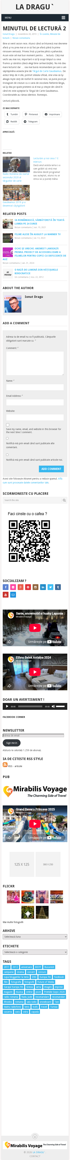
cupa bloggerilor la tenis (16, 977)
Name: (10, 380)
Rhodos (8, 1001)
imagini (48, 987)
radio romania (11, 996)
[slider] (61, 706)
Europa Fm (45, 977)
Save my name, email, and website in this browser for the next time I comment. (33, 431)
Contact (35, 1156)
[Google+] (20, 587)
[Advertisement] (16, 1078)
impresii (59, 987)
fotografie (16, 982)
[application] (35, 706)
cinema (20, 972)
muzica (19, 992)
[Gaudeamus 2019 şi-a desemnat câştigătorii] (16, 193)
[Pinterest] (28, 587)
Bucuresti (49, 967)
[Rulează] (7, 706)
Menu (8, 17)
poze (38, 992)
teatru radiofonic (12, 1006)
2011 (6, 967)
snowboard (45, 1001)
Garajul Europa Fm (13, 987)
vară (17, 1011)
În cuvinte (44, 34)
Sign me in (11, 743)
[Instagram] (35, 587)
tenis (26, 1006)
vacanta (8, 1011)
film (6, 982)
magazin (8, 992)
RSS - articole (14, 766)
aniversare (26, 967)
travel (44, 1006)
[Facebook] (5, 587)
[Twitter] (50, 587)
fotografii (29, 982)
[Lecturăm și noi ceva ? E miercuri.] (48, 169)
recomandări (58, 996)
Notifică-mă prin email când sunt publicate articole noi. (34, 459)
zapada (35, 1011)
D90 (34, 977)
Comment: (12, 348)
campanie (9, 972)
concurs (42, 972)
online (29, 992)
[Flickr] (13, 587)
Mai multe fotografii (13, 922)
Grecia (29, 987)
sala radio (32, 1001)
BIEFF (38, 967)
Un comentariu (22, 277)
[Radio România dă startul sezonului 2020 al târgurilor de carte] (16, 164)
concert (31, 972)
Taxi (57, 1001)
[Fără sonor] (53, 706)
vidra (25, 1011)
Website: (10, 411)
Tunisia (53, 1006)
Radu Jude (26, 996)
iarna (38, 987)
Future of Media (45, 982)
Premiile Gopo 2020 (54, 992)
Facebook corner (14, 717)
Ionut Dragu (9, 34)
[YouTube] (5, 595)
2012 (15, 967)
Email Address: (14, 395)
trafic (35, 1006)
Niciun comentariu (21, 38)
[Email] (13, 595)
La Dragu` (34, 7)
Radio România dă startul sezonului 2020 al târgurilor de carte (16, 177)
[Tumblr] (58, 587)
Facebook (59, 977)
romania (19, 1001)
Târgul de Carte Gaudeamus (46, 71)
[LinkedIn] (43, 587)
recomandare (42, 996)
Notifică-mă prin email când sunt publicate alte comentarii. (30, 445)
